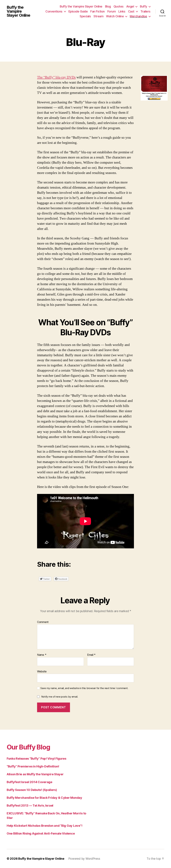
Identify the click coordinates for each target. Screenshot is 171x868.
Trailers (145, 11)
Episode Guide (78, 11)
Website (42, 671)
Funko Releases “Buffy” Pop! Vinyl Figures (36, 758)
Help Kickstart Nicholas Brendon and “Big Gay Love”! (44, 825)
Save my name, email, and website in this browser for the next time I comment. (84, 688)
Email (91, 654)
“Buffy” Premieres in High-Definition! (33, 766)
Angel (130, 6)
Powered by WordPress (84, 858)
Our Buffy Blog (28, 747)
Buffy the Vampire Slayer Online (18, 11)
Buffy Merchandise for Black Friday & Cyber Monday (44, 797)
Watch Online (115, 16)
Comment (43, 622)
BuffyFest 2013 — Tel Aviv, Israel (30, 805)
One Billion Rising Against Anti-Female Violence (41, 833)
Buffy (143, 6)
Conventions (53, 11)
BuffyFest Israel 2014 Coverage (29, 782)
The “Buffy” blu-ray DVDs (56, 77)
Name (41, 654)
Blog (108, 6)
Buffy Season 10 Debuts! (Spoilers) (32, 790)
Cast (131, 11)
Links (121, 11)
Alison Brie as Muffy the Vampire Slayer (35, 774)
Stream (98, 16)
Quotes (119, 6)
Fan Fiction (97, 11)
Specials (85, 16)
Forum (111, 11)
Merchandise (138, 16)
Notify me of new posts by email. (59, 696)
